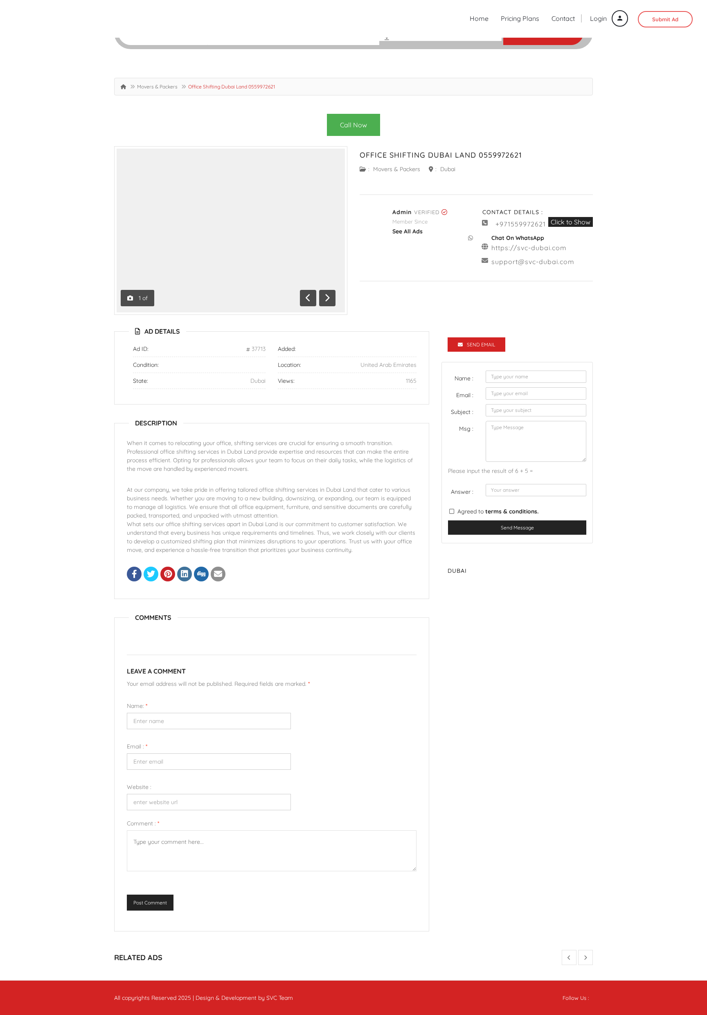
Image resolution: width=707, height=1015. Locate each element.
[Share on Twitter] (151, 575)
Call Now (353, 125)
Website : (139, 787)
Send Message (517, 527)
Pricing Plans (520, 18)
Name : (464, 378)
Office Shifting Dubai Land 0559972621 (441, 155)
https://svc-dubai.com (529, 248)
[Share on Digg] (201, 575)
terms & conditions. (511, 511)
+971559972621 (520, 224)
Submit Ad (665, 19)
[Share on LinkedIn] (184, 575)
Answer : (462, 491)
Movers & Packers (157, 87)
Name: (137, 706)
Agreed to (497, 511)
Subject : (462, 412)
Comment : (143, 823)
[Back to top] (680, 964)
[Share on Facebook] (134, 575)
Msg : (466, 428)
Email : (137, 746)
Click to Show (570, 222)
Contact (563, 18)
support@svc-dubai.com (532, 262)
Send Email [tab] (481, 344)
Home (479, 18)
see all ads (407, 231)
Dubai (447, 169)
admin (402, 212)
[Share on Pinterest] (167, 575)
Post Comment (150, 903)
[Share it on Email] (218, 575)
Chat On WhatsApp (517, 238)
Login (599, 18)
